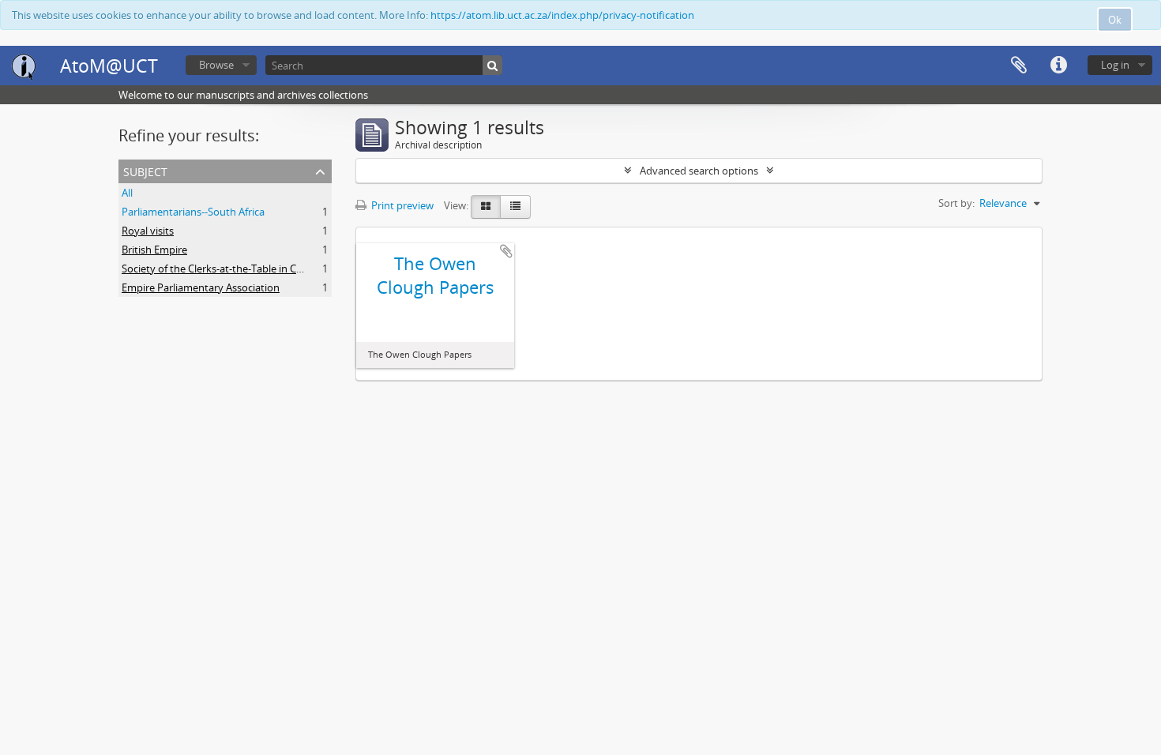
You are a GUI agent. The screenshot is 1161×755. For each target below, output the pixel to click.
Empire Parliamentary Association (201, 287)
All (127, 193)
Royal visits (148, 230)
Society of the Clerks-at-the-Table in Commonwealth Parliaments (273, 268)
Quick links (1058, 65)
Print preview (401, 205)
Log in (1115, 65)
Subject (145, 170)
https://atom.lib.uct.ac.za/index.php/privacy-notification (562, 15)
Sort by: (956, 203)
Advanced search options (699, 170)
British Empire (154, 249)
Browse (216, 65)
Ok (1115, 20)
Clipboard (1019, 65)
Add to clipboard (506, 251)
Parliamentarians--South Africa (193, 212)
